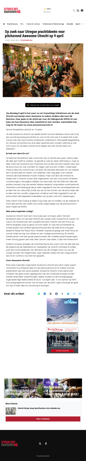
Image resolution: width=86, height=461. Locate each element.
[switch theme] (78, 10)
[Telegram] (68, 294)
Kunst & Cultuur (33, 24)
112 (21, 24)
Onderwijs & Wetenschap (53, 24)
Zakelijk (69, 24)
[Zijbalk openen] (4, 24)
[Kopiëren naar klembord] (74, 294)
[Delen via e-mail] (80, 294)
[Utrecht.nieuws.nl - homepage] (12, 10)
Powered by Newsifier (43, 456)
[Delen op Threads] (50, 294)
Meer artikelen (43, 419)
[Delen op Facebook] (56, 294)
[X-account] (40, 443)
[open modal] (82, 10)
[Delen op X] (62, 294)
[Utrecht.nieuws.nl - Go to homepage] (9, 443)
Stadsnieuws (12, 24)
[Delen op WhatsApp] (39, 294)
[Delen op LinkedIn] (45, 294)
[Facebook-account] (46, 443)
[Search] (74, 10)
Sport (78, 24)
